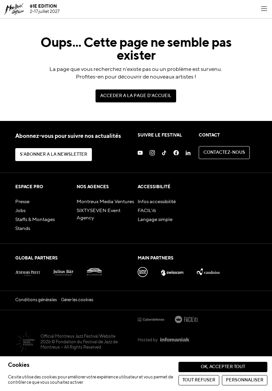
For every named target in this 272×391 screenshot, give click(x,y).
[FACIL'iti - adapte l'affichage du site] (186, 320)
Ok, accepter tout (223, 367)
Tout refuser (198, 380)
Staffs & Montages (35, 219)
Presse (22, 201)
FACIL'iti (147, 210)
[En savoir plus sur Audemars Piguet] (27, 270)
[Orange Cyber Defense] (151, 320)
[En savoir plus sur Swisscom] (172, 270)
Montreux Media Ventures (105, 201)
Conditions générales (36, 300)
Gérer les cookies (77, 300)
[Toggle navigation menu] (264, 9)
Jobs (20, 210)
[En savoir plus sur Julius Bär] (63, 270)
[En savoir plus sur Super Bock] (143, 270)
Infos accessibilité (157, 201)
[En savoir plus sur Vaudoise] (208, 270)
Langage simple (155, 219)
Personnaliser (244, 380)
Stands (22, 228)
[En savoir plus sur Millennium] (94, 270)
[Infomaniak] (174, 340)
